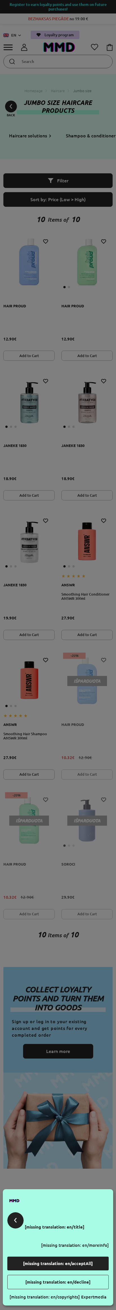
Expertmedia (93, 1297)
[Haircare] (16, 1227)
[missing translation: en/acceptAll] (58, 1263)
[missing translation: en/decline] (58, 1282)
